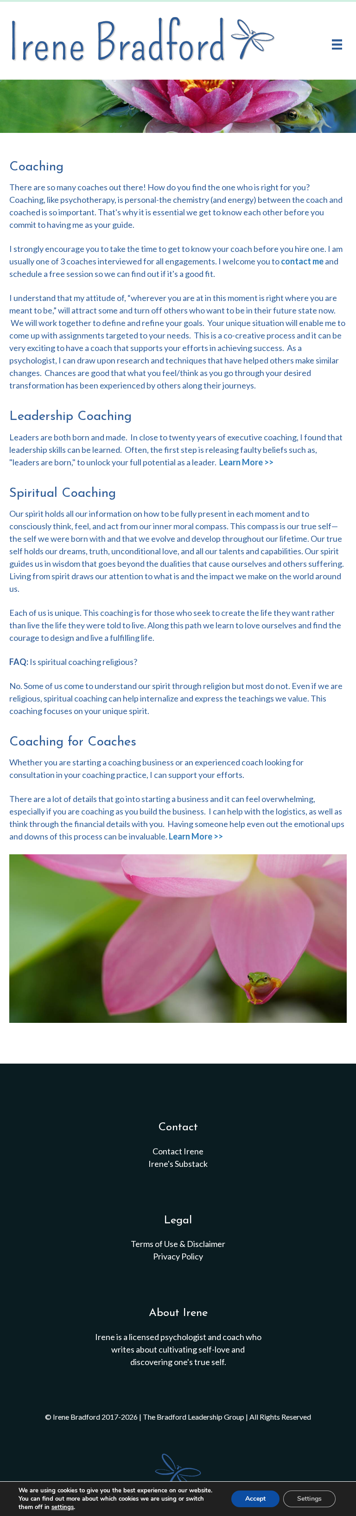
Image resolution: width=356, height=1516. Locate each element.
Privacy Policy (178, 1256)
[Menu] (337, 44)
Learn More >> (246, 462)
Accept (255, 1498)
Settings (309, 1498)
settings (62, 1507)
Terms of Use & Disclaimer (178, 1244)
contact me (302, 261)
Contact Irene (178, 1151)
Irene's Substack (178, 1164)
